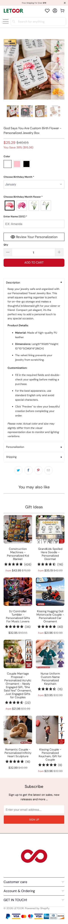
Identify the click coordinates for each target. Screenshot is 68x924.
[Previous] (6, 69)
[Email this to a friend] (48, 470)
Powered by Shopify (37, 908)
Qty (6, 244)
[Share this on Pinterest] (38, 470)
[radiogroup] (34, 205)
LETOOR (19, 908)
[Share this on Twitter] (18, 470)
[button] (34, 177)
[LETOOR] (13, 11)
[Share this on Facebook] (28, 470)
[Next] (62, 69)
